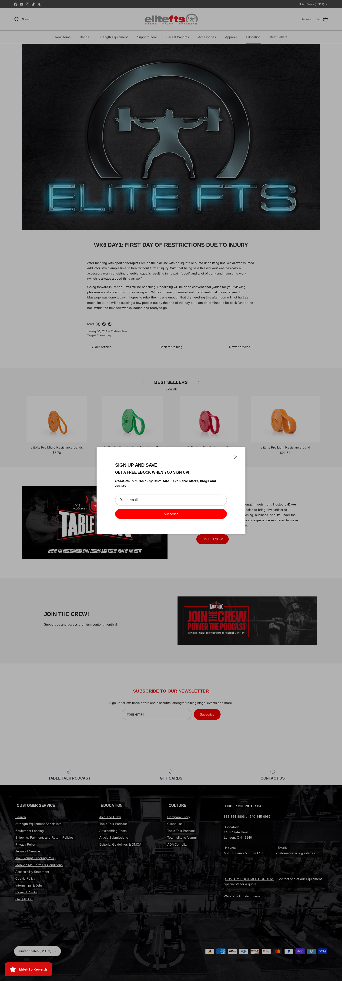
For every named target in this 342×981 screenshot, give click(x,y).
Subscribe (171, 514)
